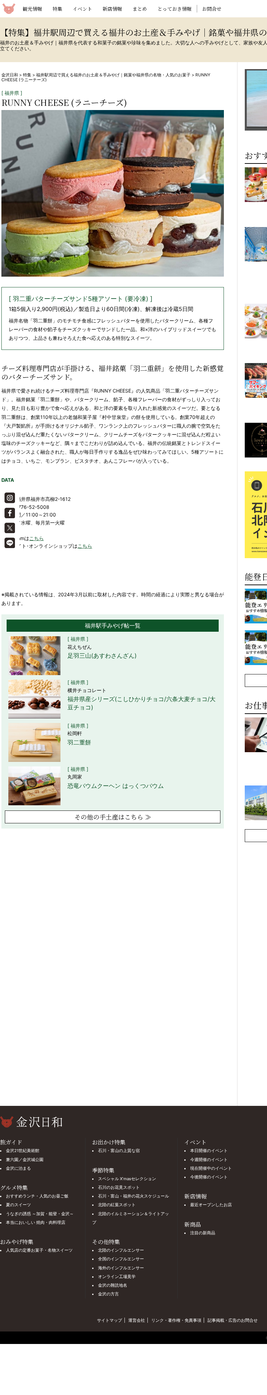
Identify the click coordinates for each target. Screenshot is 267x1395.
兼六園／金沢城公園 (24, 1159)
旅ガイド (11, 1142)
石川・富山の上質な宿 (119, 1150)
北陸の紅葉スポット (117, 1204)
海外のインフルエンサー (121, 1268)
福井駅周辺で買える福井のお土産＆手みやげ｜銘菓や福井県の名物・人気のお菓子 (113, 74)
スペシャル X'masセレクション (127, 1178)
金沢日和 (9, 74)
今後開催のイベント (209, 1177)
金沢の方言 (108, 1294)
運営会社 (136, 1320)
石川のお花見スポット (119, 1187)
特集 (57, 8)
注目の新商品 (202, 1232)
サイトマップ (109, 1320)
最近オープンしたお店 (211, 1204)
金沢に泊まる (18, 1168)
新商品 (192, 1224)
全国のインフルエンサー (121, 1259)
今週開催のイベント (209, 1159)
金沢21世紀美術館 (22, 1150)
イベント (82, 8)
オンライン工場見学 (117, 1276)
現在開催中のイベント (211, 1168)
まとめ (139, 8)
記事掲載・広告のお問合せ (233, 1320)
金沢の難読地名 (112, 1285)
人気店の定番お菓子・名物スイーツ (39, 1250)
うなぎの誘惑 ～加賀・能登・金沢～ (40, 1213)
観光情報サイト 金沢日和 (8, 8)
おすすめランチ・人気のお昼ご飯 (37, 1196)
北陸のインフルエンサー (121, 1250)
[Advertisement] (112, 887)
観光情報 (32, 8)
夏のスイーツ (18, 1204)
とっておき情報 (174, 8)
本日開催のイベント (209, 1150)
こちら (36, 538)
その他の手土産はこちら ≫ (112, 816)
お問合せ (211, 8)
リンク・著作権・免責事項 (176, 1320)
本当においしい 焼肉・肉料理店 (35, 1222)
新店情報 (112, 8)
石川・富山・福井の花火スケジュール (133, 1196)
